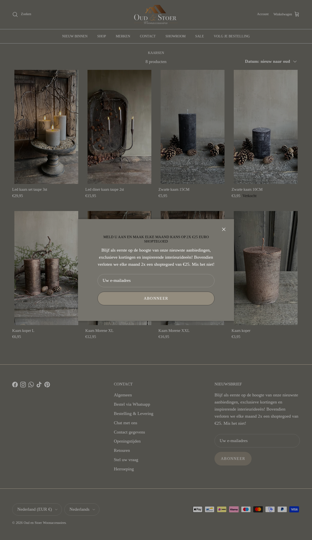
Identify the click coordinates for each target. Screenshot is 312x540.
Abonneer (156, 298)
